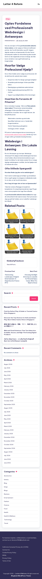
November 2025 (9, 397)
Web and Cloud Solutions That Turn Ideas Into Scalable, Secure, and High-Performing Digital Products (20, 332)
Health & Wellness (9, 516)
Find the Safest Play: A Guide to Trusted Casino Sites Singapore (20, 312)
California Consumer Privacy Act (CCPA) (15, 547)
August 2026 (8, 364)
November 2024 (9, 441)
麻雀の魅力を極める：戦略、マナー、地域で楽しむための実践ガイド (20, 325)
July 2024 (7, 455)
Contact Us (6, 550)
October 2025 (8, 401)
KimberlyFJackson (15, 261)
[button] (11, 264)
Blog (7, 19)
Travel (6, 523)
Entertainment (8, 498)
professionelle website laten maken (15, 134)
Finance (6, 505)
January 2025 (8, 433)
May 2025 (7, 419)
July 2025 (7, 412)
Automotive (8, 476)
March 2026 (8, 382)
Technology (8, 520)
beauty (6, 479)
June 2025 (7, 415)
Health (6, 512)
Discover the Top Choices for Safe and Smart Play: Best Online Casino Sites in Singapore (20, 319)
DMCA (4, 555)
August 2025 (8, 408)
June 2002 (7, 463)
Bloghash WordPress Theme (21, 576)
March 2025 (8, 426)
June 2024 (7, 459)
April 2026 (7, 379)
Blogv (6, 490)
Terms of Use (6, 561)
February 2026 (8, 386)
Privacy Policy (6, 558)
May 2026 (7, 375)
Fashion (6, 501)
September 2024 (9, 448)
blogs (6, 487)
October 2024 (8, 444)
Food (5, 509)
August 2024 (8, 452)
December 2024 (9, 437)
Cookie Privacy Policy (9, 552)
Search (7, 293)
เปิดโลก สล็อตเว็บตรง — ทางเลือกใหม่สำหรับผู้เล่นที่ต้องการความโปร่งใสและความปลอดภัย (19, 340)
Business (6, 494)
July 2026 (7, 368)
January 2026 (8, 390)
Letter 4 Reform (12, 4)
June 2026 (7, 371)
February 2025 (8, 430)
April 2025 (7, 423)
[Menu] (39, 4)
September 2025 (9, 404)
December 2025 (9, 393)
